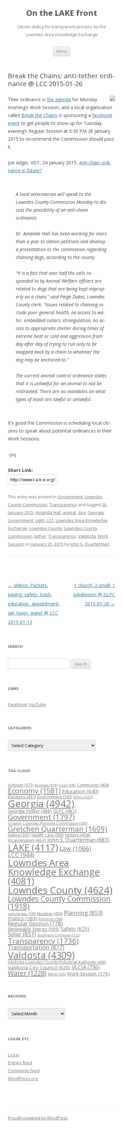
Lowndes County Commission (59, 902)
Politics (22, 918)
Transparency (63, 504)
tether (40, 536)
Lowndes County (45, 528)
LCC (50, 520)
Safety (75, 928)
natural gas (22, 913)
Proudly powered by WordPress (38, 1118)
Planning (83, 913)
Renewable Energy (33, 929)
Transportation (36, 947)
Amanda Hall (48, 512)
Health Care (47, 835)
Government (70, 497)
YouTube (37, 704)
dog (82, 512)
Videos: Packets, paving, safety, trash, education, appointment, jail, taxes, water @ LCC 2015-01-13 (34, 603)
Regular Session (35, 923)
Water (27, 973)
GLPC (64, 811)
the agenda (59, 99)
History (78, 835)
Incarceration (27, 840)
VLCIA (86, 967)
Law (75, 848)
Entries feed (20, 1063)
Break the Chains (39, 115)
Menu (61, 51)
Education (80, 791)
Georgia (96, 512)
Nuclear (50, 913)
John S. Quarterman (89, 544)
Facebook (17, 704)
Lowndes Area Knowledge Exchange (54, 871)
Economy (34, 790)
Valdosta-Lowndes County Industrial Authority (57, 962)
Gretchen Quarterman (57, 829)
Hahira (19, 834)
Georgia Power (30, 811)
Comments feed (24, 1070)
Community (93, 785)
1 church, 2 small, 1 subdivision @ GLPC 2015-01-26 (94, 594)
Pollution (51, 919)
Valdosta (87, 536)
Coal (67, 785)
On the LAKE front (61, 13)
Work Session (88, 973)
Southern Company (58, 934)
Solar (22, 934)
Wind (57, 974)
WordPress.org (23, 1078)
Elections (22, 797)
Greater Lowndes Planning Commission (47, 823)
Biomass (46, 785)
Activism (20, 785)
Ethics (82, 796)
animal (69, 512)
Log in (13, 1055)
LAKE (40, 520)
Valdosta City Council (39, 967)
